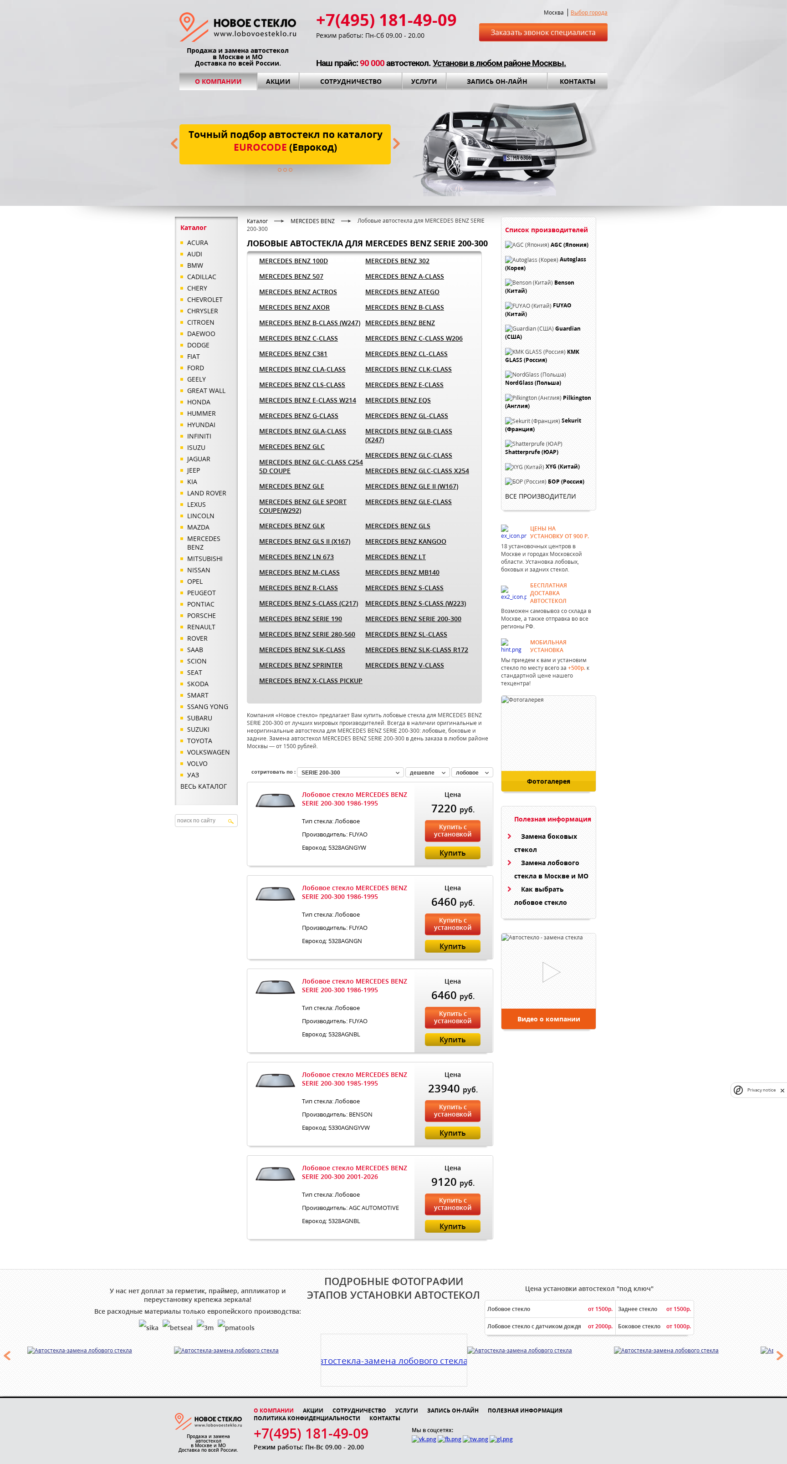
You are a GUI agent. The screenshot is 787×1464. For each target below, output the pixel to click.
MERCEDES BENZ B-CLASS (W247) (309, 322)
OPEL (195, 581)
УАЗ (193, 774)
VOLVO (197, 763)
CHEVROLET (205, 299)
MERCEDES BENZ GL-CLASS (406, 415)
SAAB (195, 649)
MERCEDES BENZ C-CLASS (298, 338)
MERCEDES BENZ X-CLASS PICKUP (311, 680)
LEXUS (196, 504)
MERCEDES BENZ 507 (291, 276)
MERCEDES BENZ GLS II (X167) (304, 541)
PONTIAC (201, 604)
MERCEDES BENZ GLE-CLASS (408, 501)
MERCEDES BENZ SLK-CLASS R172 (416, 649)
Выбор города (589, 12)
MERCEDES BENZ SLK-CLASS (302, 649)
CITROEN (201, 322)
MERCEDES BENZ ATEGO (402, 291)
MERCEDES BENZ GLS (397, 525)
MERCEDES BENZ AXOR (294, 307)
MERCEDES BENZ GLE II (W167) (411, 486)
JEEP (193, 470)
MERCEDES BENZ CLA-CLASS (302, 369)
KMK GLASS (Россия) (542, 356)
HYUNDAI (201, 424)
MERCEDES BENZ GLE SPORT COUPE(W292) (303, 506)
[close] (782, 1090)
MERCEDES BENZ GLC (292, 446)
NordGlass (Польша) (533, 383)
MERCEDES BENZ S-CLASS (404, 587)
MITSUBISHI (205, 558)
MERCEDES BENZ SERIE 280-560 (307, 634)
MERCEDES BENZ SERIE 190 (300, 618)
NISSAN (198, 570)
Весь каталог (203, 786)
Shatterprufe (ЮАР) (531, 452)
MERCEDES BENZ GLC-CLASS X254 (417, 470)
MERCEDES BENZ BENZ (400, 322)
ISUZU (196, 447)
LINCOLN (201, 515)
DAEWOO (201, 333)
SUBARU (199, 718)
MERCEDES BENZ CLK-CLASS (408, 369)
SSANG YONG (207, 706)
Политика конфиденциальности (307, 1418)
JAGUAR (198, 458)
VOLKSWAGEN (208, 752)
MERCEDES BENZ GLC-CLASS (408, 455)
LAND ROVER (206, 493)
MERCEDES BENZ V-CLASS (404, 665)
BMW (195, 265)
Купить (452, 853)
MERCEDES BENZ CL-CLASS (406, 353)
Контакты (578, 81)
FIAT (193, 356)
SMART (198, 695)
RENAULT (201, 626)
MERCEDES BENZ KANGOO (405, 541)
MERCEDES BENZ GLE (291, 486)
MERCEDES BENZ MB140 (402, 572)
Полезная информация (525, 1410)
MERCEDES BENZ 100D (293, 260)
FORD (195, 367)
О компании (218, 81)
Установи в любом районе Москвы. (499, 63)
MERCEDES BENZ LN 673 (296, 556)
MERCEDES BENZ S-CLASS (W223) (415, 603)
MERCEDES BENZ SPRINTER (300, 665)
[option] (100, 1350)
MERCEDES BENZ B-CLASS (404, 307)
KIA (192, 481)
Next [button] (780, 1355)
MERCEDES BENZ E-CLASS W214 (307, 400)
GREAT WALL (206, 390)
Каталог (257, 221)
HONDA (198, 402)
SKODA (198, 683)
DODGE (198, 345)
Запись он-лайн (497, 81)
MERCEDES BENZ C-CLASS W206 (414, 338)
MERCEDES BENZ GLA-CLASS (302, 431)
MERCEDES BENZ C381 (293, 353)
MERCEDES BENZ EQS (398, 400)
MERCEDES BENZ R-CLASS (298, 587)
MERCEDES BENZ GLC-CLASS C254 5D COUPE (311, 466)
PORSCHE (201, 615)
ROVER (197, 638)
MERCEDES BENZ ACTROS (298, 291)
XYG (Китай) (563, 467)
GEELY (196, 379)
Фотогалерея (548, 781)
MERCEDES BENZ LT (395, 556)
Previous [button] (6, 1355)
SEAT (194, 672)
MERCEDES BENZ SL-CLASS (406, 634)
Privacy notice (761, 1090)
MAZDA (198, 527)
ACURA (197, 242)
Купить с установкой (452, 830)
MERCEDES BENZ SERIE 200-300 (413, 618)
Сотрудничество (351, 81)
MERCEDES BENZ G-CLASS (298, 415)
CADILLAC (201, 276)
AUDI (194, 254)
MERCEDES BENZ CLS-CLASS (302, 384)
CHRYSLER (202, 310)
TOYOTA (199, 740)
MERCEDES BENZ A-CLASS (404, 276)
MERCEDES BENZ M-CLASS (299, 572)
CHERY (197, 288)
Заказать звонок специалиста (543, 32)
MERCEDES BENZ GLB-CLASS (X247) (408, 435)
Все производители (540, 496)
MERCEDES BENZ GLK (292, 525)
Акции (278, 81)
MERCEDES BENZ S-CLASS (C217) (308, 603)
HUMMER (201, 413)
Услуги (424, 81)
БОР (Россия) (566, 481)
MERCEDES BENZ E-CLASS (404, 384)
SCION (197, 661)
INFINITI (199, 436)
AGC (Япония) (569, 245)
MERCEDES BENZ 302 (397, 260)
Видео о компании (548, 1019)
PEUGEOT (201, 592)
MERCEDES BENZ (203, 542)
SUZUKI (198, 729)
